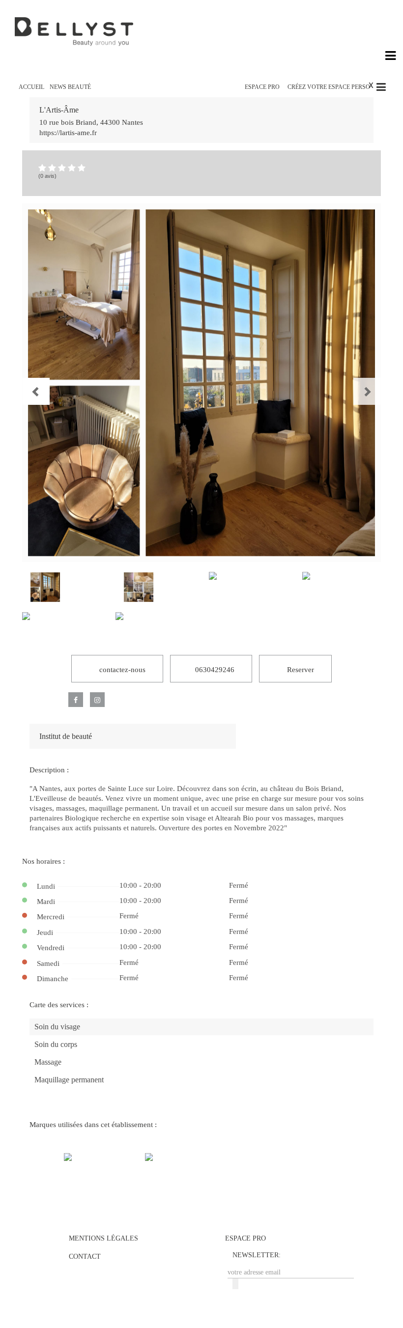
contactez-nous (121, 670)
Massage (47, 1062)
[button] (27, 382)
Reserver (299, 670)
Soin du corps (55, 1044)
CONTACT (85, 1256)
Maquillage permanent (69, 1079)
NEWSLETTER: (256, 1255)
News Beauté (70, 87)
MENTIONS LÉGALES (103, 1238)
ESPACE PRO (262, 87)
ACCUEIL (31, 87)
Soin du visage (57, 1026)
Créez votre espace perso (329, 87)
